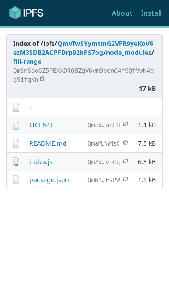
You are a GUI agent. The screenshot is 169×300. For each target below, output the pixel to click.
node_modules (128, 52)
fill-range (27, 61)
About (122, 13)
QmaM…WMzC (103, 143)
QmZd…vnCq (103, 162)
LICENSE (42, 125)
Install (151, 13)
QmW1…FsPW (103, 180)
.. (31, 107)
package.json (49, 179)
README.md (48, 143)
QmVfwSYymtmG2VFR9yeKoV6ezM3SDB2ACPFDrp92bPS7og (83, 48)
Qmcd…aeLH (103, 125)
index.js (41, 161)
